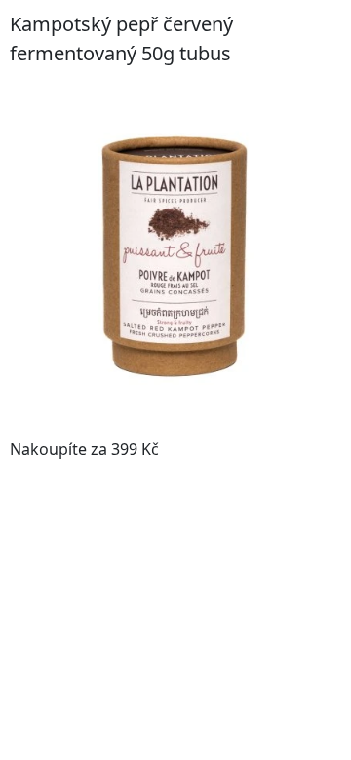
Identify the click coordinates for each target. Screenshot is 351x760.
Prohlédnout (282, 449)
